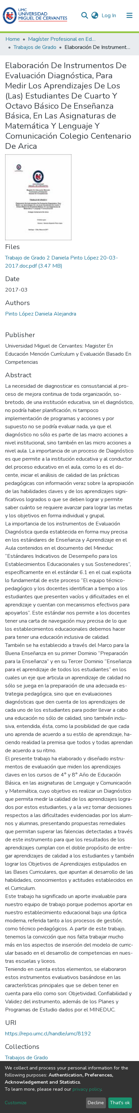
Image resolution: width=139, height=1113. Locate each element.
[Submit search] (84, 15)
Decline (96, 1103)
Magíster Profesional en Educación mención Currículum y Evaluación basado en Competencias (61, 39)
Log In (109, 15)
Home (12, 39)
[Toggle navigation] (129, 15)
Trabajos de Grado (34, 47)
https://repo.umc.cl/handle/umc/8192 (48, 1033)
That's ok (120, 1103)
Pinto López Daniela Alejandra (40, 314)
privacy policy (87, 1089)
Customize (16, 1103)
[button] (94, 15)
